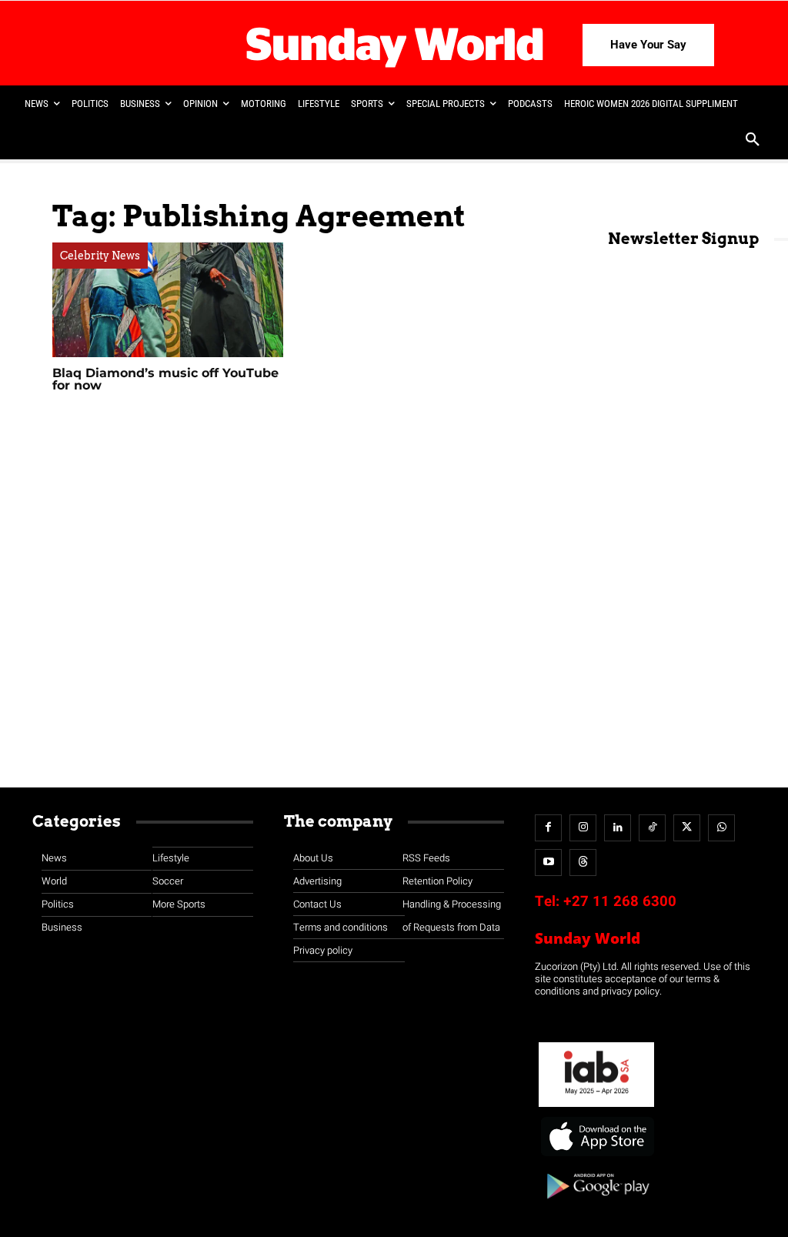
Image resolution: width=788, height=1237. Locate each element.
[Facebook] (548, 827)
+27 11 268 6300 (619, 901)
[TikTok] (652, 827)
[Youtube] (548, 862)
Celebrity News (100, 255)
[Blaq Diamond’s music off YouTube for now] (167, 299)
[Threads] (582, 862)
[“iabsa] (596, 1107)
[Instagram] (582, 827)
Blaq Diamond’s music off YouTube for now (165, 379)
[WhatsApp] (721, 827)
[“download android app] (596, 1204)
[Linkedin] (617, 827)
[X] (686, 827)
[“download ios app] (596, 1156)
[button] (752, 140)
